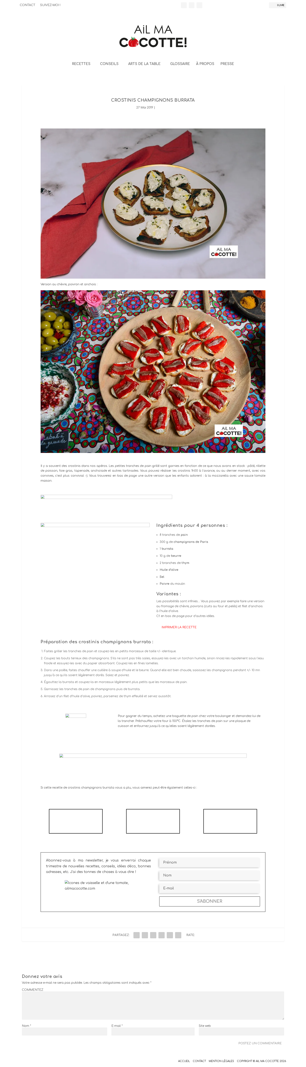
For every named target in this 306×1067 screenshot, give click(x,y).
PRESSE (227, 64)
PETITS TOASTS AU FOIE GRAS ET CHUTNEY (153, 821)
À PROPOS (205, 64)
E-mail (117, 1025)
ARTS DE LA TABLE (144, 64)
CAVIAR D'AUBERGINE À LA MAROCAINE (230, 821)
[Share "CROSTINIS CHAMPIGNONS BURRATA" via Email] (170, 935)
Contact (199, 1061)
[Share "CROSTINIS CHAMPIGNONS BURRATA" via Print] (178, 935)
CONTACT (27, 5)
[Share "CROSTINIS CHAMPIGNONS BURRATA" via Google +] (153, 935)
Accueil (184, 1061)
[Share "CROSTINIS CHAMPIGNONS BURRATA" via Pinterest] (161, 935)
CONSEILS (109, 64)
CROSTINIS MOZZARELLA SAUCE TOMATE (75, 821)
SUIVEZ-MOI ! (50, 5)
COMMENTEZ (32, 989)
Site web (205, 1025)
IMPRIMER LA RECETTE (179, 627)
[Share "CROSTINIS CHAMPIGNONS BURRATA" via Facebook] (136, 935)
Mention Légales (221, 1061)
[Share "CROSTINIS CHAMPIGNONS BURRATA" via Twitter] (145, 935)
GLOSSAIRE (180, 64)
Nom (26, 1025)
